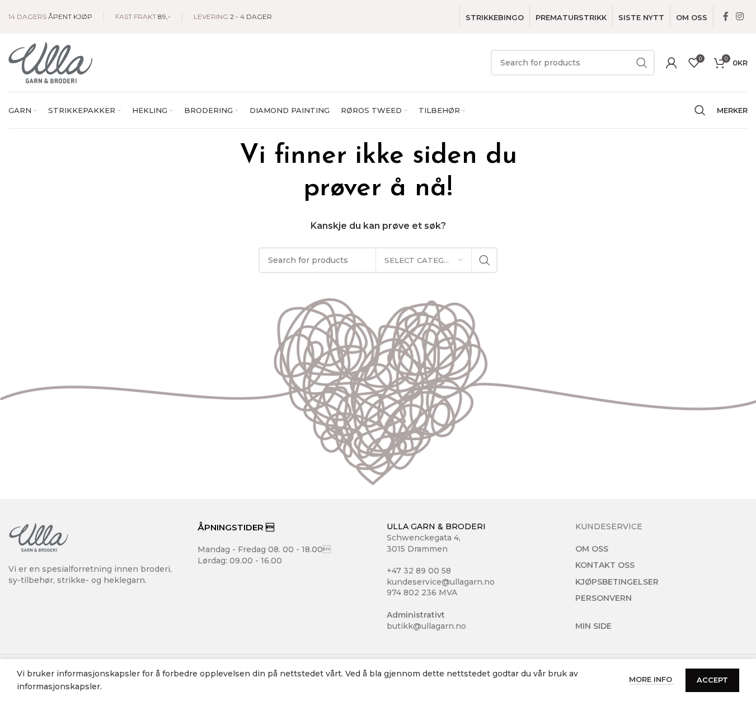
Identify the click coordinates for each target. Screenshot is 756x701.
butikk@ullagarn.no (426, 626)
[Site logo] (50, 62)
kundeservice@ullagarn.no (441, 582)
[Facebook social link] (725, 16)
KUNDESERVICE (608, 526)
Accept (712, 679)
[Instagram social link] (740, 16)
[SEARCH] (642, 63)
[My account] (671, 62)
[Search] (700, 110)
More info (651, 679)
